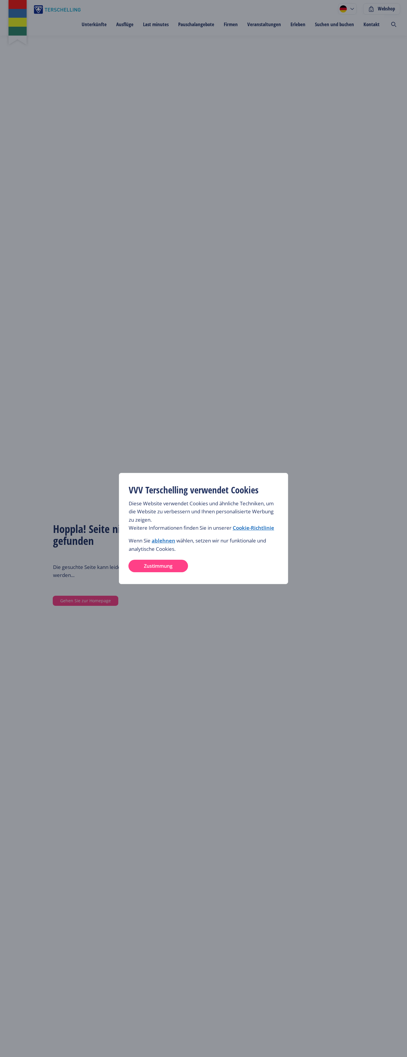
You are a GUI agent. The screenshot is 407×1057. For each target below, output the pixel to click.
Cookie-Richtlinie (253, 527)
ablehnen (163, 540)
